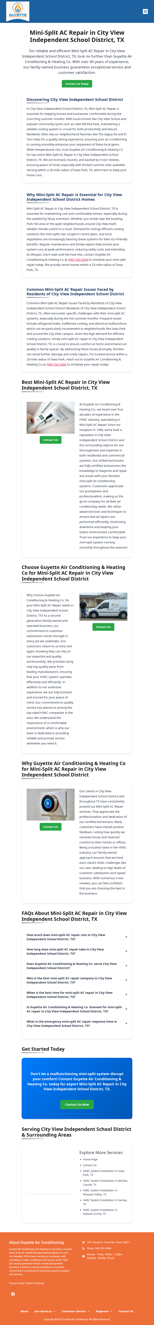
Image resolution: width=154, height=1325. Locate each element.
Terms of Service (35, 1283)
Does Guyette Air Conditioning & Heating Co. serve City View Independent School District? (72, 966)
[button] (145, 11)
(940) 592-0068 (78, 260)
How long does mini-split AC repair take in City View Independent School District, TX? (65, 951)
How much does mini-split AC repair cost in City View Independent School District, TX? (66, 937)
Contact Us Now (77, 1104)
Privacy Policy (16, 1283)
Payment (102, 1311)
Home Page (90, 1159)
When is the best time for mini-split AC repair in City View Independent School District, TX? (69, 995)
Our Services (43, 1311)
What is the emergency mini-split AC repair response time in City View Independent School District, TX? (72, 1023)
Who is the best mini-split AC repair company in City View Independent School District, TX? (69, 980)
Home (25, 1311)
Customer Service (74, 1311)
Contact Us (50, 440)
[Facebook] (13, 1294)
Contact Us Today (77, 84)
